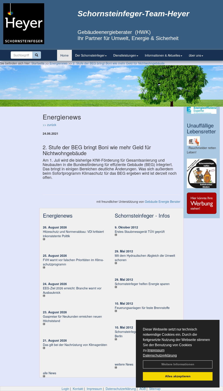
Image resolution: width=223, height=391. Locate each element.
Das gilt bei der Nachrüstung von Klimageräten (75, 344)
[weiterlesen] (75, 239)
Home (64, 55)
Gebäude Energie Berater (162, 201)
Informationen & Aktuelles (162, 55)
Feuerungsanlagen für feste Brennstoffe (142, 307)
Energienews (58, 215)
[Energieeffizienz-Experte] (201, 110)
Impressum (155, 350)
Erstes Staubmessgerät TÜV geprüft (140, 231)
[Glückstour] (201, 173)
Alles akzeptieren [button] (178, 376)
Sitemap (154, 388)
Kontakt (78, 388)
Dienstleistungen (124, 55)
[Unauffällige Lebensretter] (201, 141)
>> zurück (49, 125)
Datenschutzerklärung (160, 355)
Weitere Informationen (177, 364)
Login (65, 388)
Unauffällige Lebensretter (201, 128)
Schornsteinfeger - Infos (142, 215)
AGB (142, 388)
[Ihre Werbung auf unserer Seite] (201, 203)
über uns (195, 55)
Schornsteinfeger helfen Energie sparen (142, 284)
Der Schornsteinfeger (90, 55)
